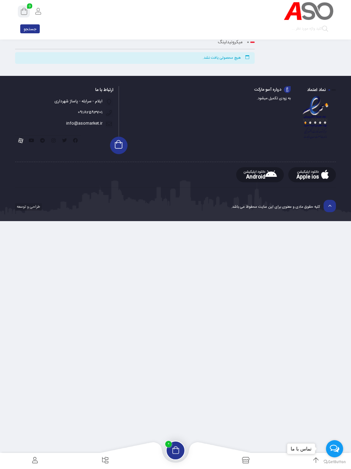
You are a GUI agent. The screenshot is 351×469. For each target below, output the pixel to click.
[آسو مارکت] (308, 11)
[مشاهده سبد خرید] (24, 12)
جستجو (30, 29)
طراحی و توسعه (28, 207)
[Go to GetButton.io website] (335, 462)
